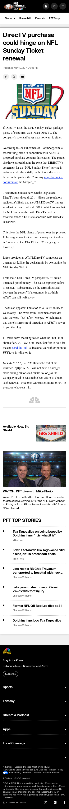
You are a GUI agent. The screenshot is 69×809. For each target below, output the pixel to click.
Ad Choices (41, 769)
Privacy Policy (56, 769)
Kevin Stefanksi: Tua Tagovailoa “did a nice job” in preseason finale (39, 552)
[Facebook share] (6, 77)
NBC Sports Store (12, 769)
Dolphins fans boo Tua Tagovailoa (37, 620)
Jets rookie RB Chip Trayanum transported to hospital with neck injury (37, 571)
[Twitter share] (14, 77)
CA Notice (35, 772)
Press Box (28, 769)
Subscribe (10, 674)
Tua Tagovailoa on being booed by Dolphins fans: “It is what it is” (37, 533)
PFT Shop (54, 18)
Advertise (8, 767)
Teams (8, 18)
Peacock (40, 18)
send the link (19, 348)
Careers (18, 767)
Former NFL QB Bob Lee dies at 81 (37, 606)
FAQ (47, 767)
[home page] (15, 6)
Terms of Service (51, 772)
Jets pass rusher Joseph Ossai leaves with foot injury (35, 589)
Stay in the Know (13, 660)
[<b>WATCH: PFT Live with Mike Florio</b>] (34, 469)
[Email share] (22, 77)
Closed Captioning (33, 767)
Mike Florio (18, 540)
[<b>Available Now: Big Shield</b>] (51, 433)
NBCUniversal (23, 778)
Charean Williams (22, 577)
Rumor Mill (25, 18)
